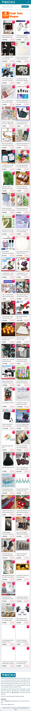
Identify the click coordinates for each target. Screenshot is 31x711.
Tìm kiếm (25, 6)
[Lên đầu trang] (0, 710)
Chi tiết (12, 39)
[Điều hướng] (28, 2)
